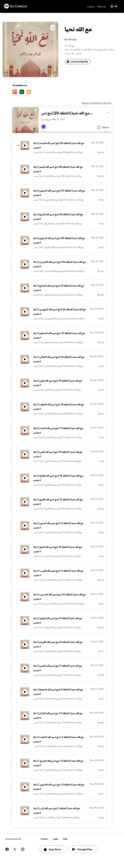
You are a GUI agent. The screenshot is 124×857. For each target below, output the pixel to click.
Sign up (101, 6)
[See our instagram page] (23, 849)
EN (115, 6)
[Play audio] (108, 112)
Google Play (85, 849)
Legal (55, 839)
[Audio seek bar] (75, 132)
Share (105, 127)
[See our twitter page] (15, 849)
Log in (90, 6)
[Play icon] (43, 126)
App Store (55, 849)
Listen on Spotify (79, 61)
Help (65, 839)
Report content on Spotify (97, 103)
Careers (44, 839)
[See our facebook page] (7, 849)
